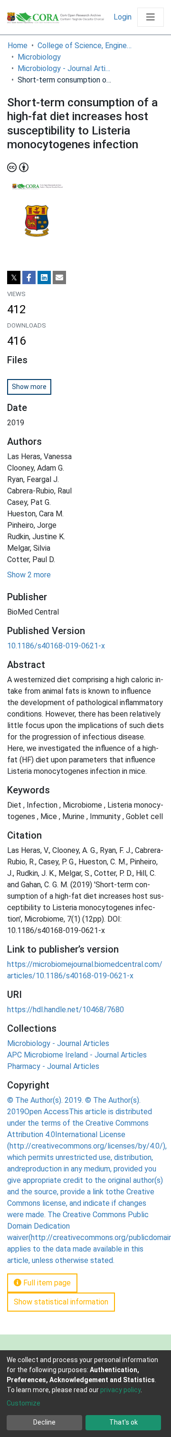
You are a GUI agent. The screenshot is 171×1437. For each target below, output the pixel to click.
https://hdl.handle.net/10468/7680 (65, 1009)
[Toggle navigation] (150, 17)
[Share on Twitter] (13, 277)
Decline (44, 1422)
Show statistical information (61, 1301)
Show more (29, 386)
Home (18, 45)
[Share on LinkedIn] (44, 277)
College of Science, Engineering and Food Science (85, 45)
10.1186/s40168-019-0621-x (56, 645)
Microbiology (39, 57)
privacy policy (120, 1390)
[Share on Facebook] (29, 277)
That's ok (123, 1422)
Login (123, 16)
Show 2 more (29, 574)
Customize (23, 1403)
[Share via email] (59, 277)
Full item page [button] (46, 1282)
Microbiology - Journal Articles (65, 68)
